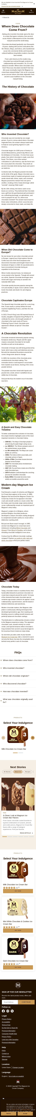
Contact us (5, 1053)
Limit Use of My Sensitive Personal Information (10, 1041)
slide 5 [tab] (26, 836)
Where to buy (6, 1056)
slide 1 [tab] (4, 836)
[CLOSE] (34, 4)
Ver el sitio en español (16, 1076)
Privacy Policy (26, 1109)
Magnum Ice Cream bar (9, 637)
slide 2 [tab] (10, 836)
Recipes (28, 771)
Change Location (18, 1067)
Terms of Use (6, 1025)
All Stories (7, 771)
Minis (13, 530)
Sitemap (4, 1059)
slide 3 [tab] (15, 836)
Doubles (20, 530)
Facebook (3, 1011)
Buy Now (18, 891)
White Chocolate (22, 528)
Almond (4, 530)
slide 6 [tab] (31, 836)
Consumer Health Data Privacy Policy (9, 1035)
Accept (25, 1113)
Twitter (12, 1011)
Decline (8, 1113)
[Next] (33, 738)
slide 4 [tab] (20, 836)
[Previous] (3, 738)
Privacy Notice (6, 1019)
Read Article (25, 833)
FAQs (4, 1050)
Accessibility (6, 1022)
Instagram (7, 1011)
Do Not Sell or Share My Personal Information (10, 1029)
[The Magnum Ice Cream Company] (18, 1081)
